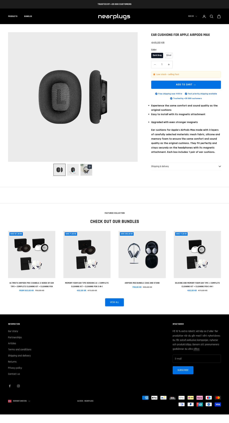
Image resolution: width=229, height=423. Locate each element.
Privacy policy (15, 368)
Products (12, 16)
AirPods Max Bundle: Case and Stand (142, 283)
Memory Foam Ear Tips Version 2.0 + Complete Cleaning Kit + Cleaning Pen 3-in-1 (87, 285)
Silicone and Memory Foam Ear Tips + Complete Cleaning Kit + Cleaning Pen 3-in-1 (197, 285)
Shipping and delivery (19, 355)
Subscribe (183, 370)
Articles (12, 343)
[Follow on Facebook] (9, 386)
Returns (12, 362)
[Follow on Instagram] (18, 386)
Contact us (14, 374)
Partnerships (15, 337)
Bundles (28, 16)
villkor (196, 349)
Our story (13, 331)
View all (114, 302)
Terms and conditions (19, 349)
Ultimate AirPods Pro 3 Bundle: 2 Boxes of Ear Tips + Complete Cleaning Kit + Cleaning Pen (31, 285)
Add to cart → (186, 84)
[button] (59, 170)
